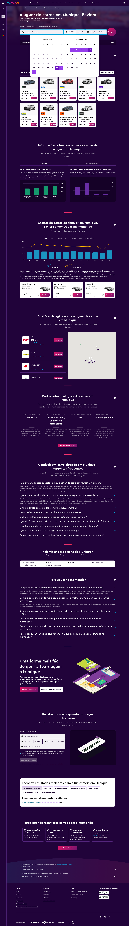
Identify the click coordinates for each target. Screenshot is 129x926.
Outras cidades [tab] (93, 788)
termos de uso (44, 764)
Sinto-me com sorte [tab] (48, 792)
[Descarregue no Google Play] (104, 892)
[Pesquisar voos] (3, 9)
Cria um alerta (97, 835)
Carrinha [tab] (73, 238)
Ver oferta (34, 98)
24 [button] (34, 68)
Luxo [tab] (80, 238)
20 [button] (48, 63)
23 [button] (61, 63)
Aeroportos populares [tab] (78, 788)
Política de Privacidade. (56, 764)
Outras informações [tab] (92, 163)
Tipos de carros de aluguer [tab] (32, 788)
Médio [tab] (52, 238)
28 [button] (52, 68)
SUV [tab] (66, 238)
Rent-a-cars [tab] (47, 788)
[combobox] (28, 27)
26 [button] (43, 68)
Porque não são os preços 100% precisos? (36, 876)
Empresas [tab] (44, 163)
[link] (45, 295)
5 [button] (43, 54)
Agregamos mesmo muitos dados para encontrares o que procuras (45, 873)
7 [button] (52, 54)
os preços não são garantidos (63, 864)
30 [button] (61, 68)
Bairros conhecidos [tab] (61, 788)
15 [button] (57, 58)
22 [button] (57, 63)
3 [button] (34, 54)
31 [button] (34, 72)
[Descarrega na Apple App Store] (104, 897)
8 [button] (56, 54)
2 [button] (61, 49)
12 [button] (43, 58)
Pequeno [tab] (45, 238)
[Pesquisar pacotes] (3, 21)
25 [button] (39, 68)
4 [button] (38, 54)
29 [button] (57, 68)
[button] (3, 3)
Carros (21, 7)
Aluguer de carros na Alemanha (33, 7)
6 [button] (47, 54)
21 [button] (52, 63)
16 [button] (61, 58)
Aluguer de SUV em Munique (31, 802)
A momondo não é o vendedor (32, 869)
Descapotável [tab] (89, 238)
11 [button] (38, 58)
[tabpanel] (68, 187)
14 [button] (52, 58)
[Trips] (3, 30)
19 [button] (43, 63)
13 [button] (48, 58)
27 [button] (48, 68)
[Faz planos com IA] (3, 24)
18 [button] (38, 63)
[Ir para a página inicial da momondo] (13, 3)
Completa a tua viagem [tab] (31, 792)
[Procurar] (3, 13)
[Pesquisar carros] (3, 17)
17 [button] (34, 63)
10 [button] (34, 58)
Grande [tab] (59, 238)
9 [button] (61, 54)
